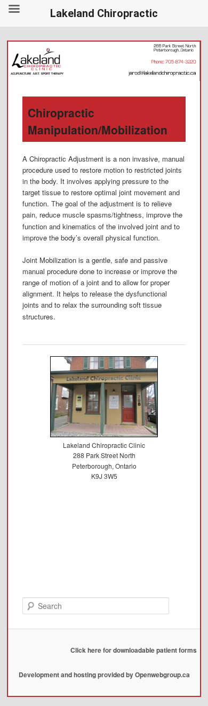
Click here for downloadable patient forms (133, 650)
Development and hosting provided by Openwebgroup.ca (104, 674)
